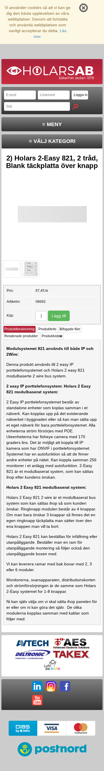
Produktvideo (52, 336)
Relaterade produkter (21, 336)
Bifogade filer (70, 329)
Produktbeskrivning (19, 329)
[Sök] (75, 107)
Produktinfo (47, 329)
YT (37, 700)
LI (37, 686)
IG (51, 686)
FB (65, 686)
